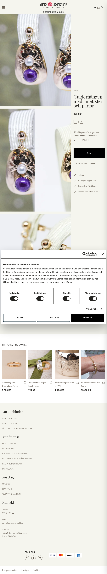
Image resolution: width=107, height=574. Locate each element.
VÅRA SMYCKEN (9, 418)
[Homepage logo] (53, 7)
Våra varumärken (11, 494)
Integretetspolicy (9, 570)
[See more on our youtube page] (40, 558)
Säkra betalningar (12, 464)
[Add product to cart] (25, 382)
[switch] (40, 298)
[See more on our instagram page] (27, 558)
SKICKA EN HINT (81, 163)
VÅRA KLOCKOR (9, 423)
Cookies (36, 570)
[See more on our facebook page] (33, 558)
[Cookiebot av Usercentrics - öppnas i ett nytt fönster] (84, 254)
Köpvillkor (8, 469)
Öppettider (8, 448)
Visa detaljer (92, 309)
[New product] (14, 364)
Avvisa (19, 317)
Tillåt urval (53, 317)
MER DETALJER (81, 140)
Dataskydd (24, 570)
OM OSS (6, 484)
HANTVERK (7, 489)
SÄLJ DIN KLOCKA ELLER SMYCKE (17, 428)
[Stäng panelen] (103, 254)
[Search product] (102, 7)
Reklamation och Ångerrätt (17, 458)
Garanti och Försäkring (15, 453)
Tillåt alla (87, 317)
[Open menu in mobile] (19, 7)
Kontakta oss (9, 443)
